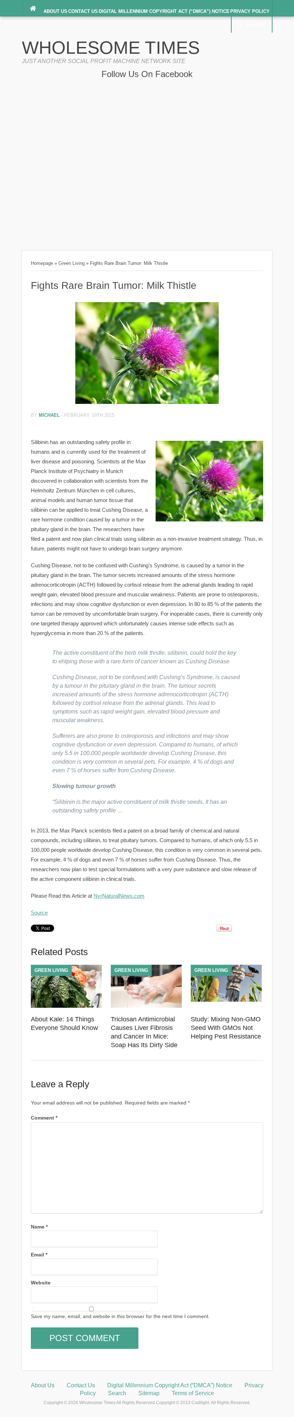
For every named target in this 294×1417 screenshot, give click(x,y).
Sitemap (149, 1393)
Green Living (71, 263)
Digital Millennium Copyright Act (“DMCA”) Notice (164, 11)
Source (39, 913)
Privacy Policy (250, 11)
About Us (55, 11)
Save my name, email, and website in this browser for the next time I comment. (120, 1316)
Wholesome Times (111, 48)
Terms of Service (193, 1393)
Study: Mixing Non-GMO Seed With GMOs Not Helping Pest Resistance (226, 1028)
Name (39, 1227)
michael (49, 415)
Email (39, 1255)
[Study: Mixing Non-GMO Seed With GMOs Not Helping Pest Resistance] (226, 1000)
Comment (44, 1118)
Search (255, 24)
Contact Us (83, 11)
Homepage (42, 263)
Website (41, 1282)
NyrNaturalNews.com (119, 896)
